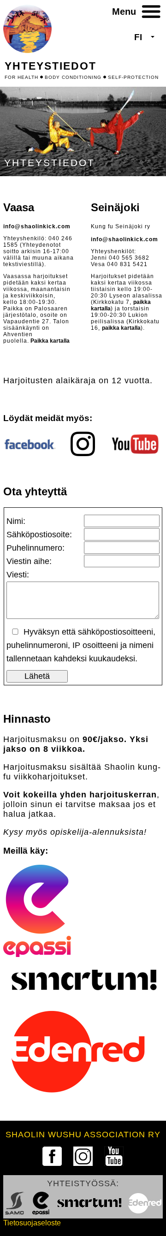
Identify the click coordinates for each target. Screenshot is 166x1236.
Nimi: (15, 521)
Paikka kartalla (49, 341)
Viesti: (17, 574)
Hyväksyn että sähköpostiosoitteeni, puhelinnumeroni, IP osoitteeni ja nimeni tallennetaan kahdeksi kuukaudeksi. (80, 645)
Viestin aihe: (29, 561)
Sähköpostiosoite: (39, 534)
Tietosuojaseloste (32, 1223)
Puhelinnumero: (35, 548)
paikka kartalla (121, 328)
